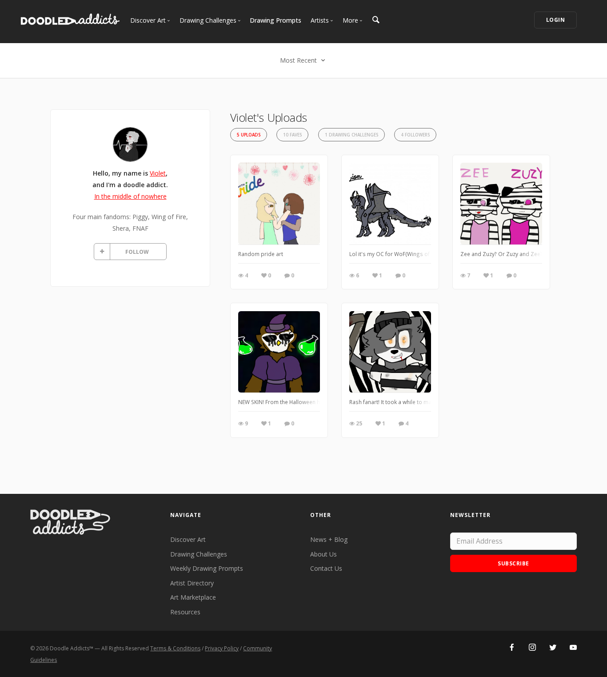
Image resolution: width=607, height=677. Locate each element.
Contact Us (326, 568)
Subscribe (513, 563)
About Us (323, 554)
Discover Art (188, 539)
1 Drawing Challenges (351, 135)
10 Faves (292, 135)
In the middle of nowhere (130, 196)
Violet (158, 173)
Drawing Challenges (198, 554)
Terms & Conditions (175, 648)
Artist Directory (192, 583)
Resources (185, 612)
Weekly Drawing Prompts (206, 568)
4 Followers (415, 135)
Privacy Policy (222, 648)
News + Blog (328, 539)
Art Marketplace (193, 597)
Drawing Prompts (275, 20)
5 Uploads (248, 135)
